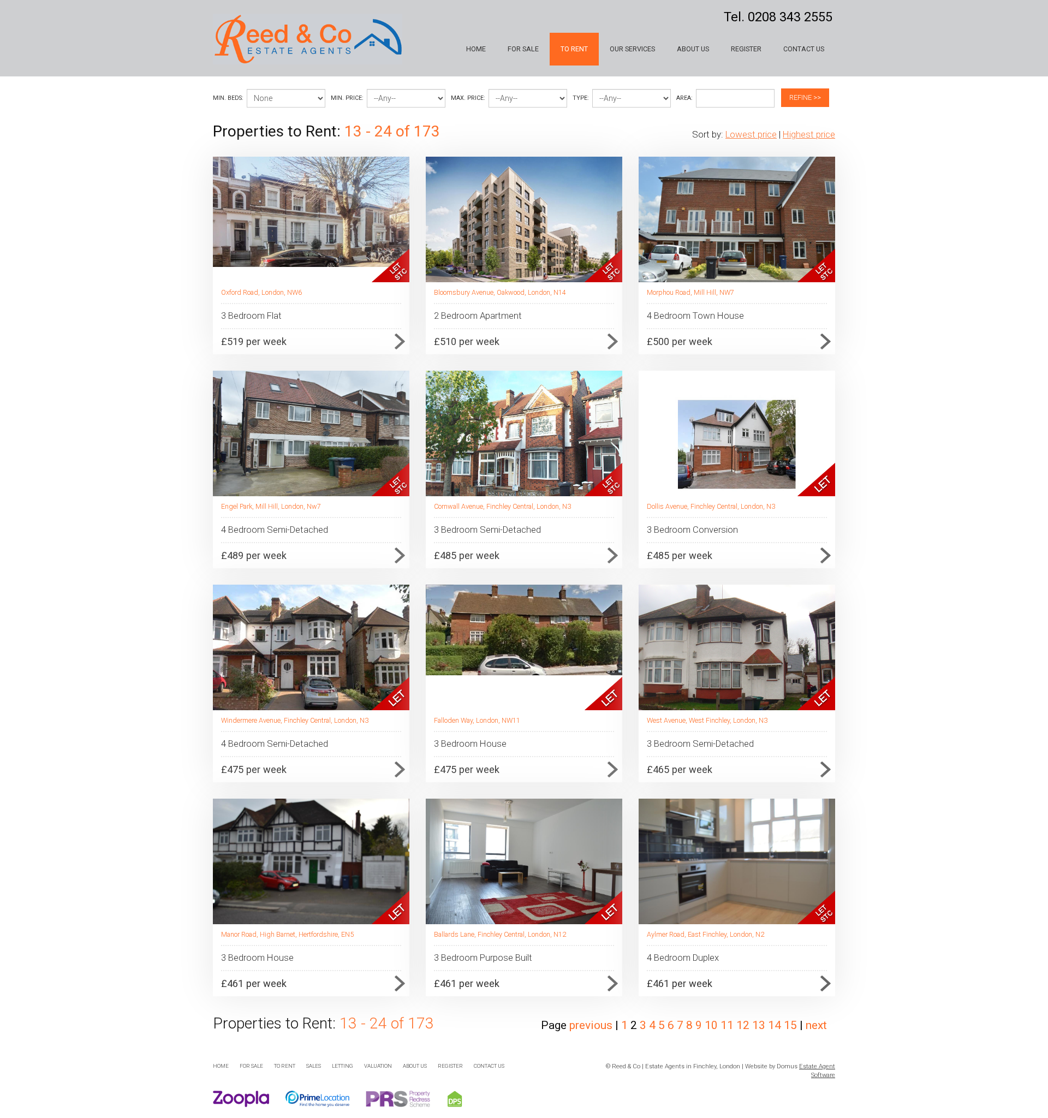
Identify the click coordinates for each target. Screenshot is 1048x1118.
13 (760, 1025)
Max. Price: (468, 98)
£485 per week (466, 555)
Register (746, 49)
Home (476, 49)
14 (776, 1025)
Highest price (809, 134)
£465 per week (679, 769)
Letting (342, 1066)
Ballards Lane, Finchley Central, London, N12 (500, 934)
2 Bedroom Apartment (478, 315)
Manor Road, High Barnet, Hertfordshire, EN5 (287, 934)
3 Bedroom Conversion (692, 529)
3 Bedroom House (470, 743)
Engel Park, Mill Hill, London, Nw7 (271, 506)
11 (728, 1025)
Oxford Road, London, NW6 (261, 292)
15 (792, 1025)
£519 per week (254, 341)
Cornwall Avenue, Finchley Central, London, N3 (502, 506)
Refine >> (805, 97)
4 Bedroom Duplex (683, 957)
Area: (684, 98)
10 (712, 1025)
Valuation (378, 1066)
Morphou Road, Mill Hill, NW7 (690, 292)
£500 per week (679, 341)
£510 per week (466, 341)
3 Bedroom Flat (251, 315)
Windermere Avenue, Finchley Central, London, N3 (294, 720)
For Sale (523, 49)
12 (744, 1025)
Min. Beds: (228, 98)
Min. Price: (347, 98)
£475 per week (254, 769)
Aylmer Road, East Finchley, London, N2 (705, 934)
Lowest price (751, 134)
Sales (313, 1066)
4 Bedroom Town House (695, 315)
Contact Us (803, 49)
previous (590, 1025)
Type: (581, 98)
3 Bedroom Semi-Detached (487, 529)
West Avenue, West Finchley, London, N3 (707, 720)
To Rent (574, 49)
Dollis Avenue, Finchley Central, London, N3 (711, 506)
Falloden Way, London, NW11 (477, 720)
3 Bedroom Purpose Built (483, 957)
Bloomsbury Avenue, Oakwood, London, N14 (500, 292)
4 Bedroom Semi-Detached (274, 529)
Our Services (632, 49)
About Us (693, 49)
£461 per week (254, 983)
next (816, 1025)
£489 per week (254, 555)
